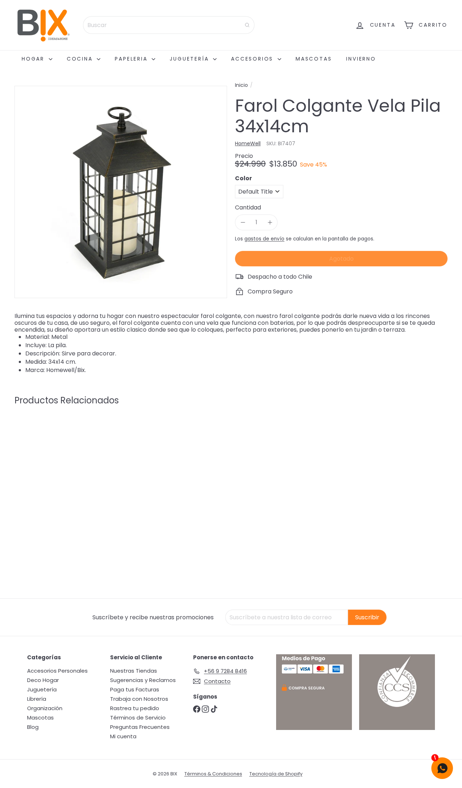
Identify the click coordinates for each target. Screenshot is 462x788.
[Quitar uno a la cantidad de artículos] (242, 222)
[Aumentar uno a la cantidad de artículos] (270, 222)
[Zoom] (121, 192)
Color (243, 177)
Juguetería (190, 58)
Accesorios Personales (57, 670)
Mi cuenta (123, 736)
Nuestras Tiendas (133, 670)
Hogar (34, 58)
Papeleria (132, 58)
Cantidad (248, 207)
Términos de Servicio (138, 717)
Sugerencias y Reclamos (143, 680)
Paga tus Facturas (134, 689)
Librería (36, 699)
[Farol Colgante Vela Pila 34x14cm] (47, 475)
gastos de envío (264, 238)
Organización (44, 708)
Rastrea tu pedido (134, 708)
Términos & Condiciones (213, 773)
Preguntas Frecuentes (140, 727)
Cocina (81, 58)
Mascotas (314, 58)
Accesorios (253, 58)
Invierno (361, 58)
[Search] (247, 25)
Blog (33, 727)
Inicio (241, 85)
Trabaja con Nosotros (139, 699)
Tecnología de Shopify (275, 773)
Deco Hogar (43, 680)
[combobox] (168, 25)
